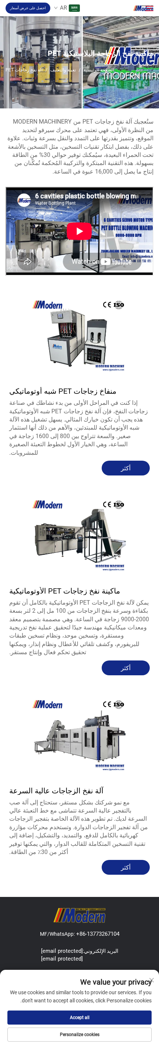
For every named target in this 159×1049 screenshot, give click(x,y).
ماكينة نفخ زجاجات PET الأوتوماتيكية (64, 591)
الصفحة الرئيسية (99, 70)
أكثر (126, 468)
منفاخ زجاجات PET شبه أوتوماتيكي (62, 391)
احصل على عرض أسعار (28, 8)
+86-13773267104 (97, 934)
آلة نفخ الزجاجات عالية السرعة (56, 791)
